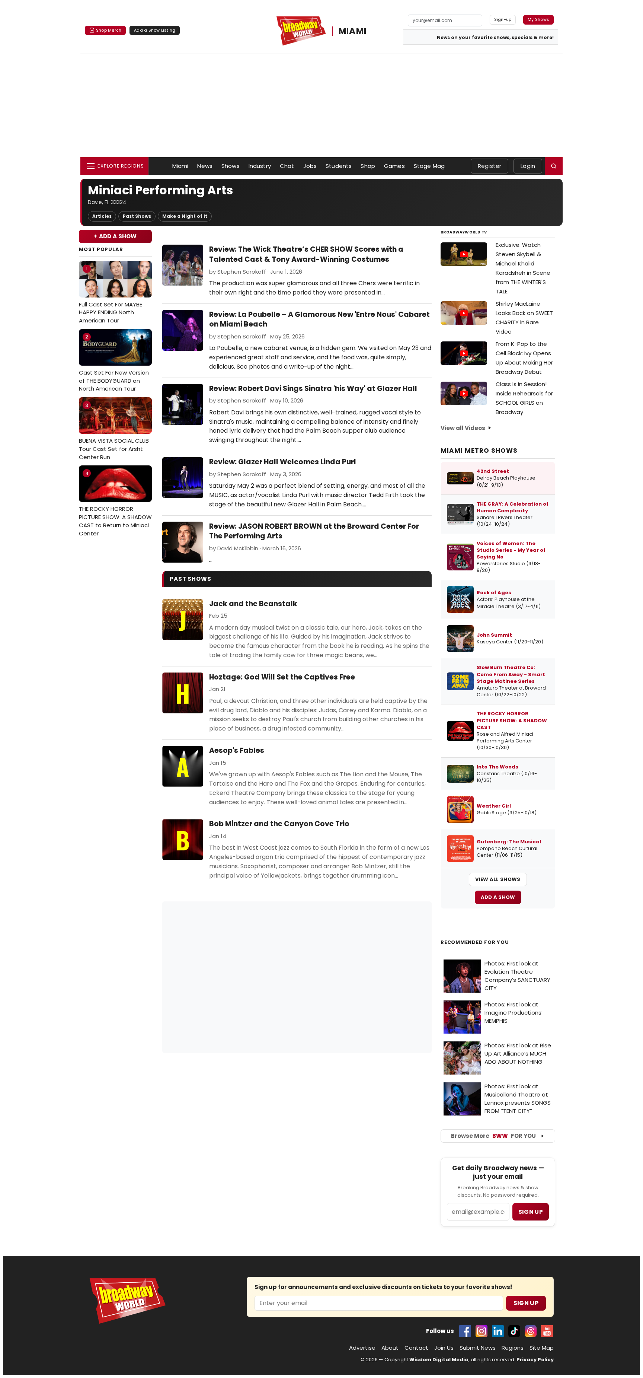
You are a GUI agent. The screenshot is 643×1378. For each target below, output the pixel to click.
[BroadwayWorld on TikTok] (514, 1331)
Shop (368, 166)
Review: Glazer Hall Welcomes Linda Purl (282, 462)
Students (339, 166)
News (204, 166)
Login (528, 166)
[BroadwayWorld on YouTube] (547, 1331)
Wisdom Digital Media (438, 1359)
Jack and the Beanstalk (253, 604)
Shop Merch (108, 30)
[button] (554, 166)
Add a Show (498, 897)
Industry (260, 166)
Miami (180, 166)
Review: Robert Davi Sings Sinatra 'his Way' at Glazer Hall (313, 389)
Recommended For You (475, 942)
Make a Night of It (184, 216)
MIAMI (353, 30)
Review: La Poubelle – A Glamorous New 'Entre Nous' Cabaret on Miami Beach (319, 319)
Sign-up (503, 19)
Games (394, 166)
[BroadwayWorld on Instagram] (481, 1331)
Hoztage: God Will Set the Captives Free (282, 677)
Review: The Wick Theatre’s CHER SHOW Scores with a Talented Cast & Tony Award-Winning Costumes (306, 254)
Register (489, 166)
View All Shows (497, 879)
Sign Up (526, 1303)
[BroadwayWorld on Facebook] (465, 1331)
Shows (230, 166)
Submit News (478, 1348)
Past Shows (137, 216)
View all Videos (463, 428)
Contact (416, 1348)
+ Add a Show (115, 236)
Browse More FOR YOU (493, 1136)
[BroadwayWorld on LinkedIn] (498, 1331)
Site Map (542, 1348)
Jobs (310, 166)
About (390, 1348)
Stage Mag (429, 166)
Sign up (530, 1212)
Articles (102, 216)
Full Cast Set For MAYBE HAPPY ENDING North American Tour (110, 294)
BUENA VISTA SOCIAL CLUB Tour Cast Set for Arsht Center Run (114, 431)
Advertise (362, 1348)
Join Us (444, 1348)
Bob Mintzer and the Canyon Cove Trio (279, 824)
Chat (287, 166)
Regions (513, 1348)
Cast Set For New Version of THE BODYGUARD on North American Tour (114, 362)
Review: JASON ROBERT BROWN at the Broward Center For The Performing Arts (314, 531)
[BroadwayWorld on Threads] (530, 1331)
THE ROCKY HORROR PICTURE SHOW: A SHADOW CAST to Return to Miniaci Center (115, 503)
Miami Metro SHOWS (479, 450)
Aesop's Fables (236, 750)
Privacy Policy (535, 1359)
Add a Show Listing (154, 30)
